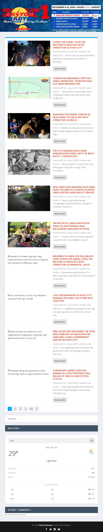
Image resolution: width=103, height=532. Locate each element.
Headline (82, 51)
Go (91, 440)
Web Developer (46, 525)
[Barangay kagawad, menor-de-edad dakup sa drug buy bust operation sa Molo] (29, 126)
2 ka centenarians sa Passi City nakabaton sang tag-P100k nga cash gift (73, 298)
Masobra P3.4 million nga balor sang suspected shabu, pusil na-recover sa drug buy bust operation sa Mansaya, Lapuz (73, 260)
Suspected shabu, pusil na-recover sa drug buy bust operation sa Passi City (69, 45)
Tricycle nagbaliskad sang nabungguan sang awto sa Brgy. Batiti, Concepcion (74, 153)
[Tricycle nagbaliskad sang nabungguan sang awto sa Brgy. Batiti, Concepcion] (29, 162)
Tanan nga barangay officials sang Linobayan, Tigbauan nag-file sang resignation (73, 81)
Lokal (89, 88)
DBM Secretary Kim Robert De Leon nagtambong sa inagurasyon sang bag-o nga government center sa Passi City (74, 335)
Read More (59, 68)
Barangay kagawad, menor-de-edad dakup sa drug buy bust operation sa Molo (72, 117)
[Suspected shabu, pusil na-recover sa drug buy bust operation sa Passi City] (29, 53)
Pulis (88, 51)
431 (31, 408)
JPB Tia (63, 51)
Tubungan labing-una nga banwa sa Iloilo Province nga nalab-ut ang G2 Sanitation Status (71, 374)
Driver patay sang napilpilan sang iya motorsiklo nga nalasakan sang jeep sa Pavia (71, 226)
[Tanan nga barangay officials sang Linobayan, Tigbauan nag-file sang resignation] (29, 88)
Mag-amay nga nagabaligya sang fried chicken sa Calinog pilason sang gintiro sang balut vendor (74, 190)
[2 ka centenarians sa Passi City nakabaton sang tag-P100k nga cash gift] (29, 297)
